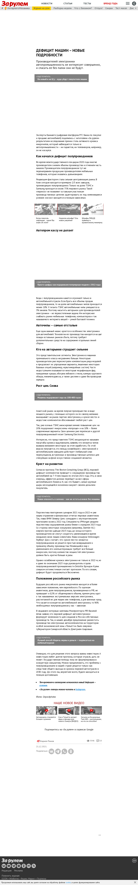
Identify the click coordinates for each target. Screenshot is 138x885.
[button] (135, 882)
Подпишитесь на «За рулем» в (69, 729)
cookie (68, 882)
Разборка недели (63, 8)
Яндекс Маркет (28, 878)
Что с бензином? (83, 8)
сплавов (43, 685)
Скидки (109, 8)
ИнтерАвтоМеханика (18, 8)
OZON (4, 878)
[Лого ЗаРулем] (15, 3)
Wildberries (14, 878)
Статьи (67, 3)
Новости (46, 3)
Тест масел (121, 8)
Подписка (41, 878)
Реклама (18, 870)
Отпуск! (99, 8)
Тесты (87, 3)
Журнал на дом (41, 8)
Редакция (6, 870)
